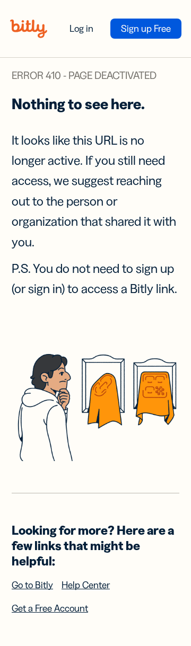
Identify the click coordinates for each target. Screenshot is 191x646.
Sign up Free (146, 28)
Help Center (86, 585)
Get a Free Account (50, 608)
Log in (81, 28)
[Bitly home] (29, 28)
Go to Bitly (32, 585)
